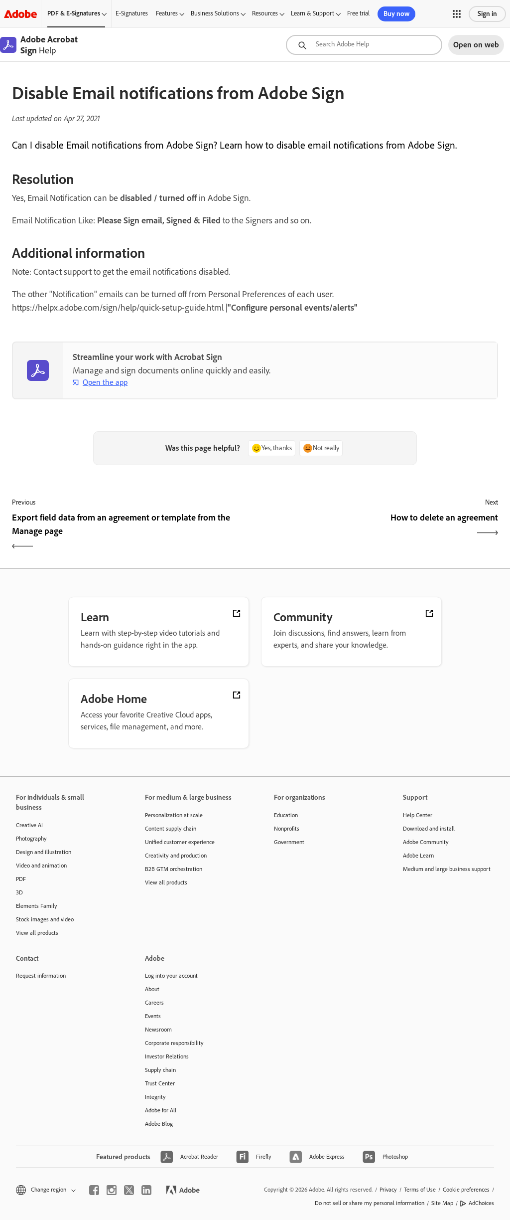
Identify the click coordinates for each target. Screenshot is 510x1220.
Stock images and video (45, 919)
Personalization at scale (174, 815)
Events (153, 1016)
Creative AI (29, 825)
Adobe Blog (159, 1123)
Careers (154, 1002)
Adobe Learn (418, 855)
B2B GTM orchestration (173, 869)
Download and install (429, 828)
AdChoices (481, 1203)
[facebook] (94, 1190)
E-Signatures (132, 13)
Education (286, 815)
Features (167, 13)
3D (19, 892)
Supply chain (160, 1069)
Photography (31, 838)
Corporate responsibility (174, 1043)
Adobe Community (426, 842)
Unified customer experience (180, 842)
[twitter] (129, 1190)
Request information (41, 975)
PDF (21, 878)
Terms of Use (420, 1189)
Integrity (155, 1096)
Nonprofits (286, 828)
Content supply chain (170, 828)
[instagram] (112, 1190)
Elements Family (36, 905)
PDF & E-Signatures (73, 13)
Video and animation (41, 865)
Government (289, 842)
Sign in (487, 13)
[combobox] (364, 45)
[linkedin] (146, 1190)
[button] (457, 14)
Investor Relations (167, 1056)
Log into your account (171, 975)
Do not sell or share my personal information (369, 1203)
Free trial (358, 13)
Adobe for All (160, 1110)
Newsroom (158, 1029)
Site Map (442, 1203)
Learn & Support (312, 13)
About (152, 989)
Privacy (388, 1189)
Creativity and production (176, 855)
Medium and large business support (447, 869)
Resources (265, 13)
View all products (37, 932)
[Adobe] (20, 13)
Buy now (396, 13)
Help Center (417, 815)
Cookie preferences (466, 1189)
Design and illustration (43, 852)
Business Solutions (215, 13)
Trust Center (160, 1083)
